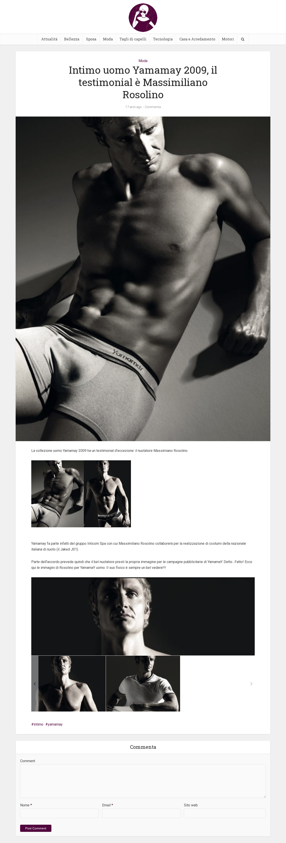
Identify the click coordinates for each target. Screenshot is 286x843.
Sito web (191, 805)
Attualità (49, 39)
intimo (38, 724)
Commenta (153, 107)
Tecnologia (163, 39)
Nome (26, 805)
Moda (108, 39)
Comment (27, 761)
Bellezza (71, 39)
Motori (228, 39)
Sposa (91, 39)
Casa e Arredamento (197, 39)
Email (107, 805)
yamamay (55, 724)
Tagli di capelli (133, 39)
